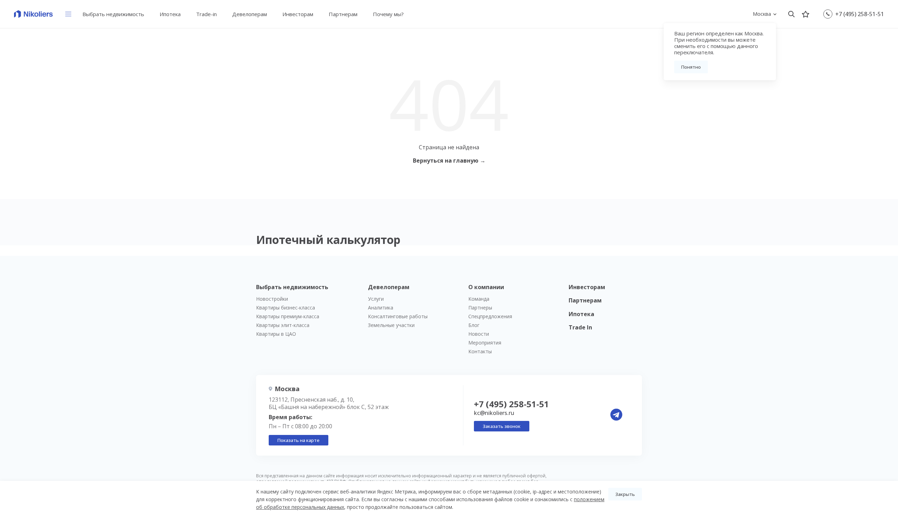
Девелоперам (249, 14)
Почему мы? (388, 14)
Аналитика (380, 307)
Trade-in (206, 14)
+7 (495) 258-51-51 (859, 14)
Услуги (376, 298)
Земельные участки (391, 325)
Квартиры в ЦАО (276, 333)
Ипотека (170, 14)
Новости (478, 333)
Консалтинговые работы (398, 316)
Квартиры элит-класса (282, 325)
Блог (474, 325)
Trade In (580, 327)
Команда (478, 298)
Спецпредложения (490, 316)
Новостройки (272, 298)
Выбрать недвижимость (113, 14)
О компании (486, 287)
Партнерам (343, 14)
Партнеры (480, 307)
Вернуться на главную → (449, 160)
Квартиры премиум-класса (287, 316)
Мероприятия (484, 342)
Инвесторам (297, 14)
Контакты (480, 351)
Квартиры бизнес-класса (285, 307)
